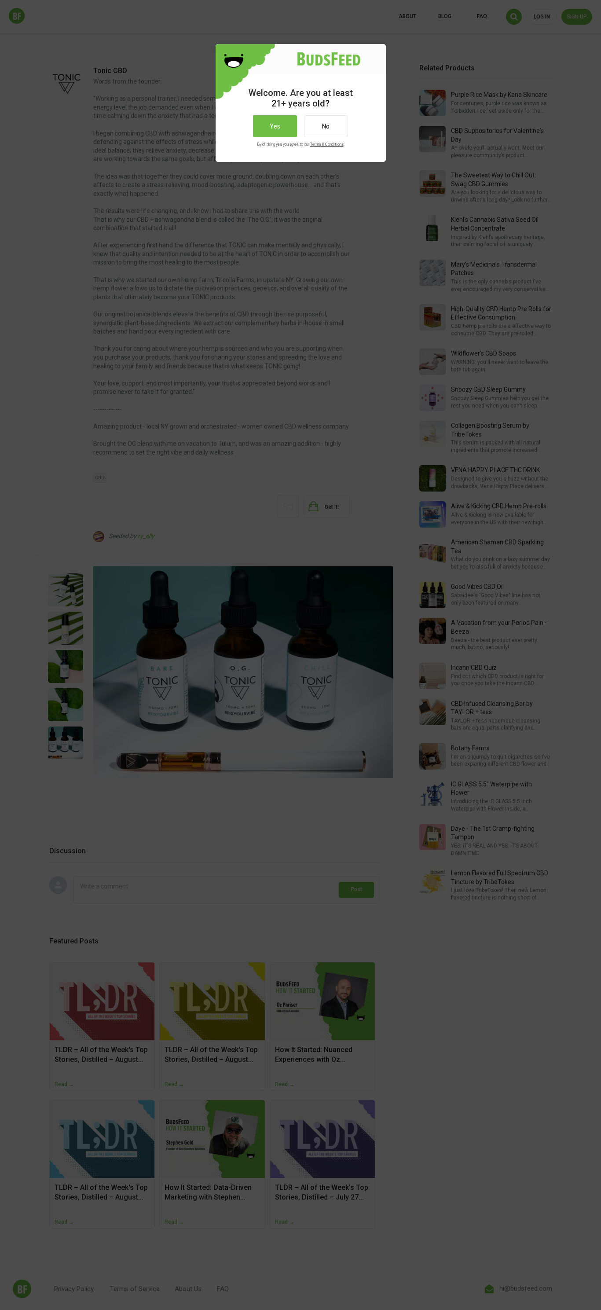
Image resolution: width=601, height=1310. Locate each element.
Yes (275, 126)
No (326, 126)
